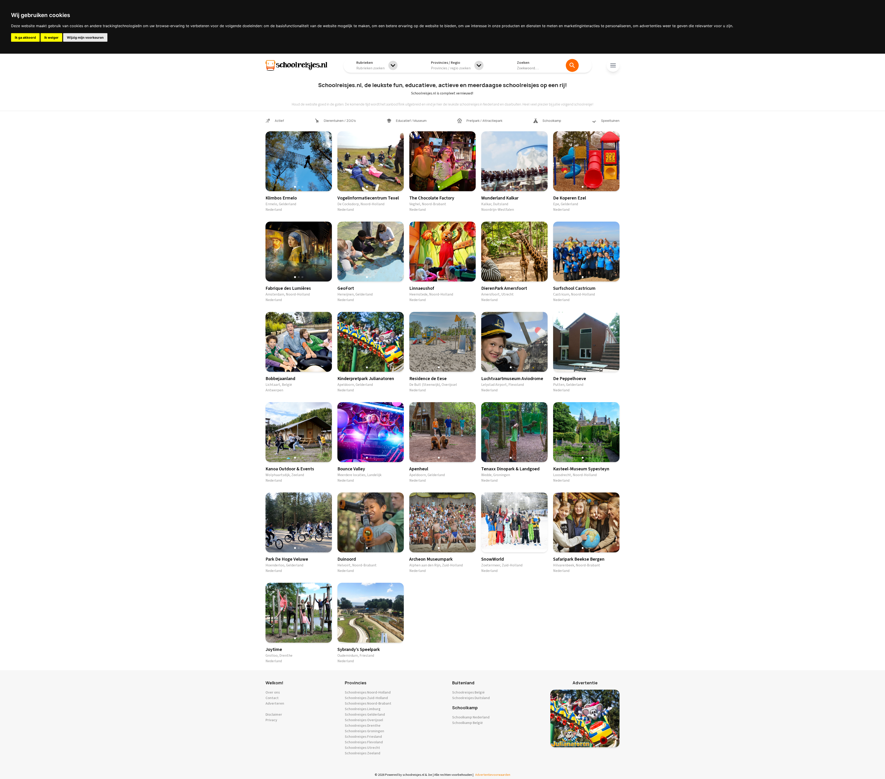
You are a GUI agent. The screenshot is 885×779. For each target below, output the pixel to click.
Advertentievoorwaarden (492, 775)
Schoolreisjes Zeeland (362, 753)
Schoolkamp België (467, 722)
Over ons (273, 692)
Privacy (271, 720)
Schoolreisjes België (468, 692)
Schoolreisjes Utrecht (362, 747)
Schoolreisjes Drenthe (363, 725)
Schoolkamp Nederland (471, 717)
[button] (295, 187)
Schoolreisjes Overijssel (364, 720)
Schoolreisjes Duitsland (471, 697)
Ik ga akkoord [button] (25, 37)
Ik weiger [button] (51, 37)
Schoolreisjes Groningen (364, 731)
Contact (272, 697)
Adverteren (275, 703)
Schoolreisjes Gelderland (365, 714)
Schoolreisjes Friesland (363, 736)
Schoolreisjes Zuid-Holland (366, 697)
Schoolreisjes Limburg (363, 709)
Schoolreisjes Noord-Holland (368, 692)
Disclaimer (274, 714)
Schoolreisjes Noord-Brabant (368, 703)
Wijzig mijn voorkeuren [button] (85, 37)
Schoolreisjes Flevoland (364, 742)
